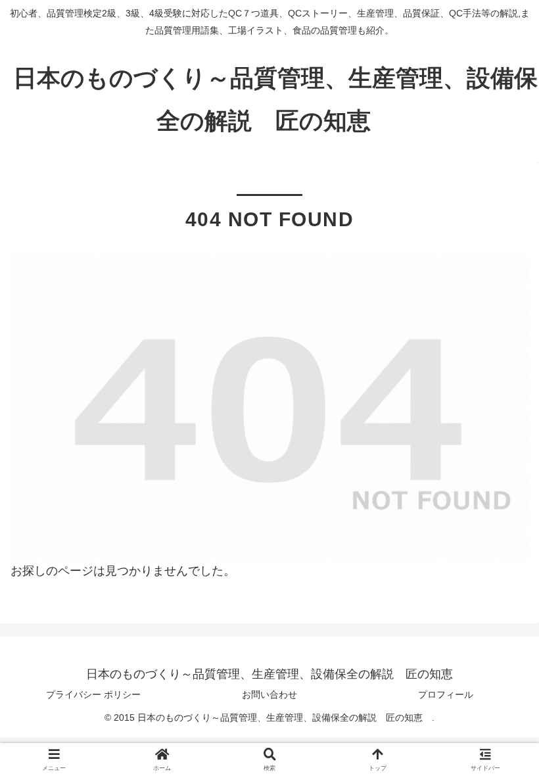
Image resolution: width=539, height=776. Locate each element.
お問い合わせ (269, 694)
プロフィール (445, 694)
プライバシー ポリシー (93, 694)
